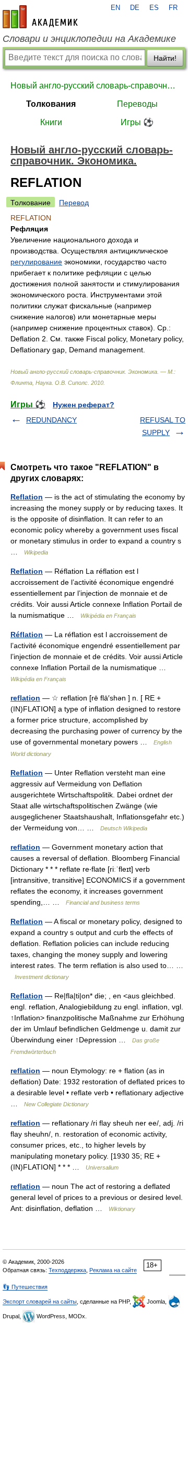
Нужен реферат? (83, 405)
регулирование (36, 262)
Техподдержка (67, 1270)
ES (154, 8)
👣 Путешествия (25, 1287)
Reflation (26, 497)
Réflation (26, 634)
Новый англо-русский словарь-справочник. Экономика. (94, 85)
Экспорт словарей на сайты (40, 1301)
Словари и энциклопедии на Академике (89, 39)
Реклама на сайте (113, 1270)
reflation (25, 698)
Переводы (137, 103)
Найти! (165, 58)
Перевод (74, 202)
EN (115, 8)
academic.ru (40, 16)
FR (173, 8)
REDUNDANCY (51, 420)
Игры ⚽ (137, 122)
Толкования (51, 103)
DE (134, 8)
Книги (51, 122)
